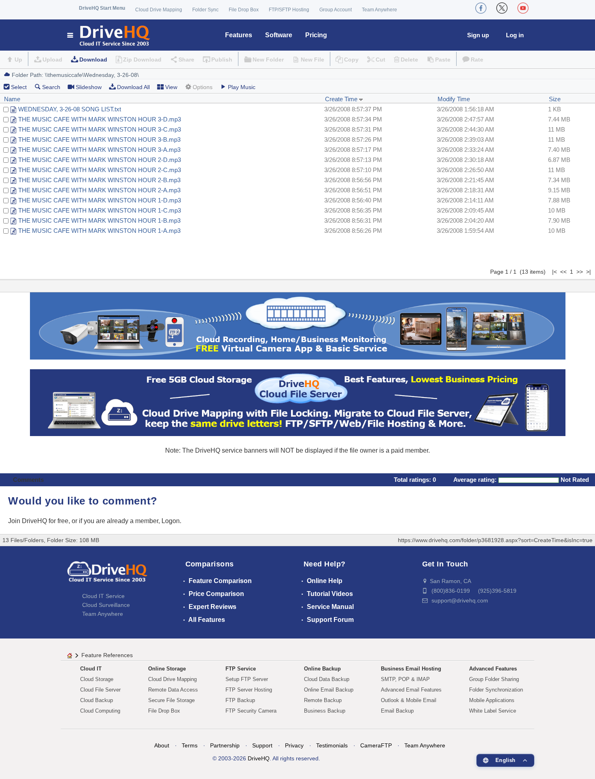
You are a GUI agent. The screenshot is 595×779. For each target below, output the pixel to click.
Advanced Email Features (411, 690)
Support (262, 745)
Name (12, 99)
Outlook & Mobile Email (408, 700)
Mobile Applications (491, 700)
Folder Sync (205, 10)
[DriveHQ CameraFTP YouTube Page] (523, 8)
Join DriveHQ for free (38, 520)
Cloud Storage (96, 679)
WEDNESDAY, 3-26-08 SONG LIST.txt (69, 109)
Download (93, 59)
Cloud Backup (96, 700)
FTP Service (240, 669)
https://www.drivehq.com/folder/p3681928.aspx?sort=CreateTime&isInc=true (495, 540)
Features (238, 35)
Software (278, 35)
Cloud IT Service (103, 596)
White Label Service (492, 711)
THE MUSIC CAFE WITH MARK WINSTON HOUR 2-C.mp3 (99, 169)
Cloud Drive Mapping (158, 10)
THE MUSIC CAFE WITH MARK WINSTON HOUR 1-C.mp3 (99, 210)
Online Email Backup (328, 690)
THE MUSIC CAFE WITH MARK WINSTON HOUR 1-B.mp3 (99, 220)
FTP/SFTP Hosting (289, 10)
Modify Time (454, 99)
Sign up (478, 35)
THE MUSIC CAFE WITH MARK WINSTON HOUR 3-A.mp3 (99, 149)
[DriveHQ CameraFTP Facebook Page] (481, 8)
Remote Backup (323, 700)
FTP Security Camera (250, 711)
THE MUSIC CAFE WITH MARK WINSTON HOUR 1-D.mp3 (99, 200)
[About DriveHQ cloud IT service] (107, 575)
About (161, 745)
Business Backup (324, 711)
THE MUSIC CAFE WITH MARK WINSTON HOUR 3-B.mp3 (99, 139)
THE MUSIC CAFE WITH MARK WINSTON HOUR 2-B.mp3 (99, 180)
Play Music (241, 87)
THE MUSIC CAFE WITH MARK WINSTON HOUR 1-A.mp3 (99, 230)
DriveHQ (259, 758)
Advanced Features (493, 669)
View (171, 87)
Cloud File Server (100, 690)
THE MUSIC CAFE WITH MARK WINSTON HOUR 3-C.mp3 (99, 129)
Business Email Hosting (411, 669)
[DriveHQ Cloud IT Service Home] (109, 35)
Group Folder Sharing (494, 679)
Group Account (335, 10)
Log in (515, 35)
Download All (133, 87)
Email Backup (397, 711)
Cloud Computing (100, 711)
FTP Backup (240, 700)
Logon (171, 520)
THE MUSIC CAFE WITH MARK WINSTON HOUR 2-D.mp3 (99, 159)
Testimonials (332, 745)
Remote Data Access (173, 690)
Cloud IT (91, 669)
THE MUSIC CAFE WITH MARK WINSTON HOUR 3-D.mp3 (99, 119)
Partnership (225, 745)
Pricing (316, 35)
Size (555, 99)
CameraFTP (376, 745)
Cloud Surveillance (106, 605)
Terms (190, 745)
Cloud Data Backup (326, 679)
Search (51, 87)
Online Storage (167, 669)
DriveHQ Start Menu (102, 8)
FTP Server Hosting (248, 690)
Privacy (294, 745)
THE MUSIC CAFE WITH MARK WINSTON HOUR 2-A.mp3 (99, 190)
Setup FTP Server (246, 679)
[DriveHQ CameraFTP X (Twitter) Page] (502, 8)
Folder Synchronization (496, 690)
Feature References (107, 655)
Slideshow (89, 87)
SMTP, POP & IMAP (405, 679)
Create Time (342, 99)
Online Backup (322, 669)
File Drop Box (244, 10)
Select (19, 87)
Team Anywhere (379, 10)
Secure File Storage (171, 700)
